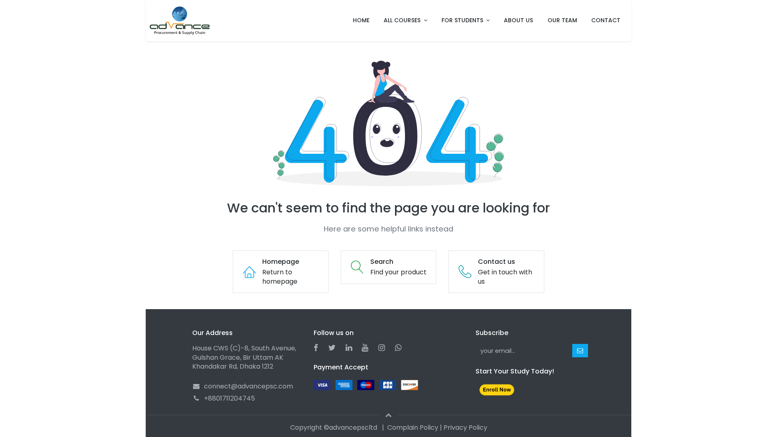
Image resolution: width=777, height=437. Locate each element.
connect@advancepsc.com (248, 386)
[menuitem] (361, 20)
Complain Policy (412, 427)
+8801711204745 (229, 398)
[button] (580, 350)
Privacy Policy (465, 427)
